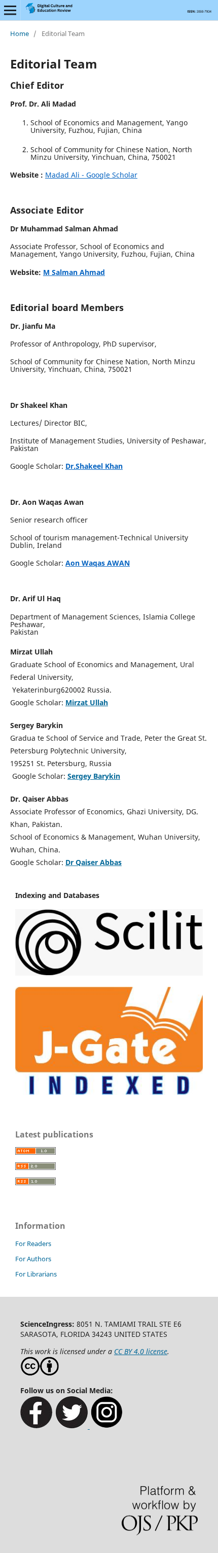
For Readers (33, 1243)
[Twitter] (72, 1426)
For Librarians (36, 1274)
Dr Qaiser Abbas (93, 862)
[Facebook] (36, 1426)
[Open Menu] (10, 10)
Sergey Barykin (93, 776)
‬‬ (91, 175)
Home (19, 33)
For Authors (33, 1258)
